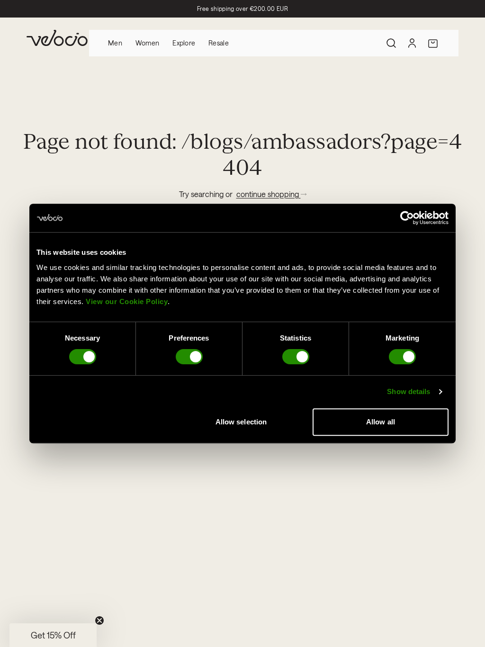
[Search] (391, 43)
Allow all (380, 422)
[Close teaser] (99, 620)
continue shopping (268, 193)
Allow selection (241, 422)
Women (147, 43)
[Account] (412, 43)
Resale (218, 43)
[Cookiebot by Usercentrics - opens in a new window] (407, 218)
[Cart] (432, 43)
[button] (53, 635)
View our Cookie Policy (127, 301)
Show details (408, 391)
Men (115, 43)
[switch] (189, 356)
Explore (183, 43)
